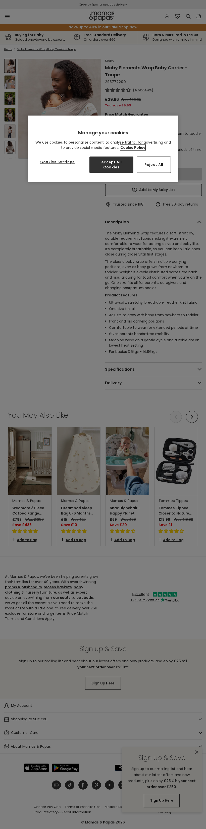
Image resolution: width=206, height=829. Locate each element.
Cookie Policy (132, 147)
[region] (103, 149)
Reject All (153, 164)
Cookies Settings (57, 161)
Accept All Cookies (111, 165)
